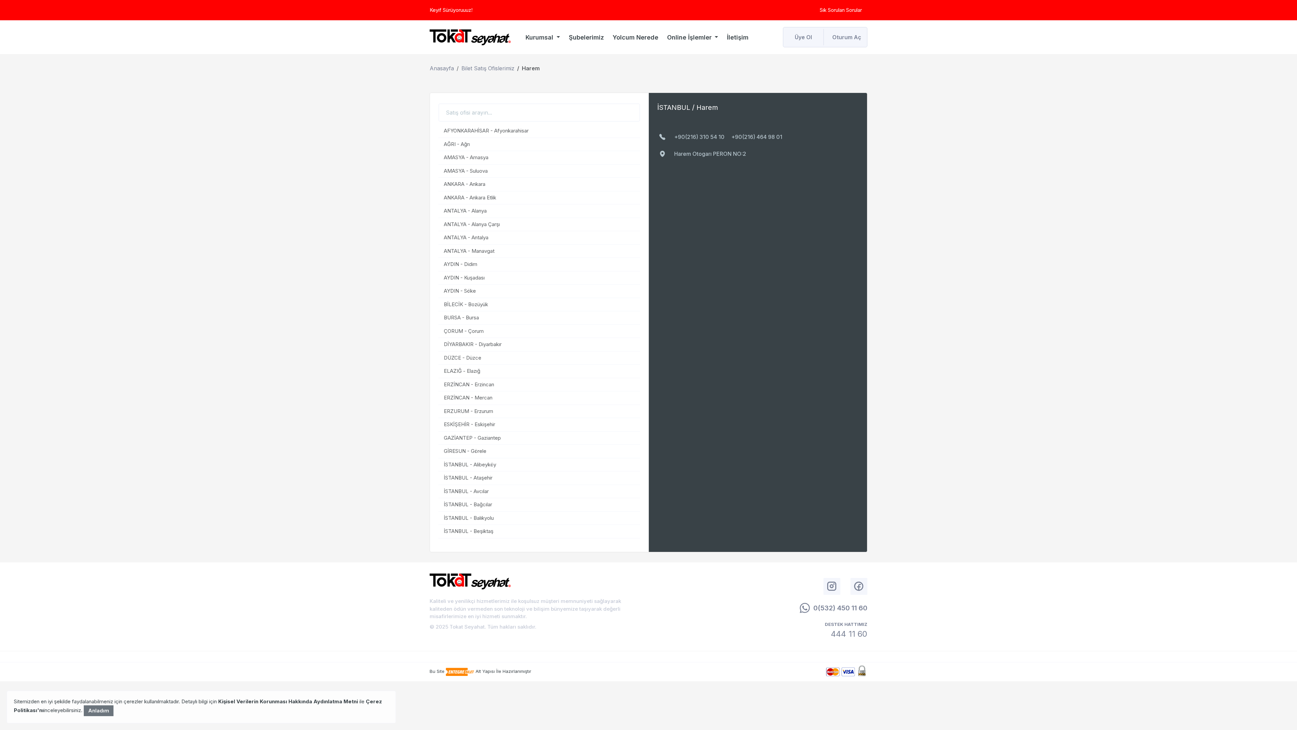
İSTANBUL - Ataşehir (468, 477)
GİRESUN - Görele (465, 451)
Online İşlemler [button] (690, 37)
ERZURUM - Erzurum (468, 411)
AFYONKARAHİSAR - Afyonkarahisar (486, 130)
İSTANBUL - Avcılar (466, 491)
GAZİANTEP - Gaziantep (472, 438)
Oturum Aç (846, 37)
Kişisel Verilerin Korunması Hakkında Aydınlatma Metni (288, 701)
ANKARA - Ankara (464, 184)
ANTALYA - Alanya (465, 211)
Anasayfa (442, 68)
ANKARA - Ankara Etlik (470, 197)
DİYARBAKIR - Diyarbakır (473, 344)
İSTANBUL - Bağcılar (468, 504)
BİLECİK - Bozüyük (466, 304)
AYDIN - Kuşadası (464, 277)
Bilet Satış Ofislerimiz (487, 68)
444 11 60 (849, 634)
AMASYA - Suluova (466, 171)
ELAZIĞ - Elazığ (462, 371)
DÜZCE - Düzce (462, 358)
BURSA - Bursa (461, 317)
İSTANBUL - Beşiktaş (468, 531)
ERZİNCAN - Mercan (468, 397)
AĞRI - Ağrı (457, 144)
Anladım (98, 710)
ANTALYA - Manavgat (469, 251)
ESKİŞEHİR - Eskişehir (469, 424)
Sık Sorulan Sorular (841, 10)
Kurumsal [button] (540, 37)
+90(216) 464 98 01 (756, 137)
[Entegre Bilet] (461, 671)
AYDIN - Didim (460, 264)
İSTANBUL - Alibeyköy (470, 464)
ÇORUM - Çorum (464, 331)
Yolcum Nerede (635, 37)
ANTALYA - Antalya (466, 237)
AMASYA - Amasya (466, 157)
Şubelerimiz (586, 37)
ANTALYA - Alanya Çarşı (472, 224)
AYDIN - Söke (460, 291)
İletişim (737, 37)
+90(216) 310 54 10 (699, 137)
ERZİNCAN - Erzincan (469, 384)
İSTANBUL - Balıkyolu (469, 518)
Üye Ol (803, 37)
